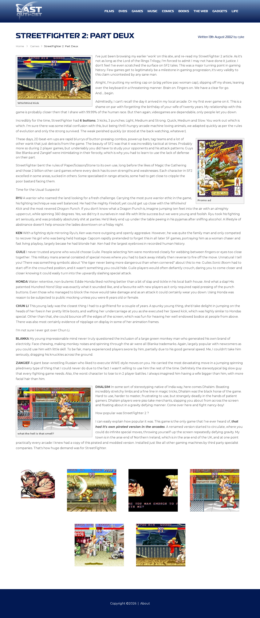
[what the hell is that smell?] (214, 490)
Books (183, 11)
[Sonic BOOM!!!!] (91, 490)
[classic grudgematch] (38, 483)
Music (152, 11)
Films (109, 11)
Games (137, 11)
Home (20, 46)
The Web (201, 11)
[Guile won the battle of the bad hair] (153, 490)
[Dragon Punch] (99, 545)
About (145, 603)
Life (235, 11)
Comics (168, 11)
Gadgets (219, 11)
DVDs (123, 11)
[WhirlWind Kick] (160, 545)
